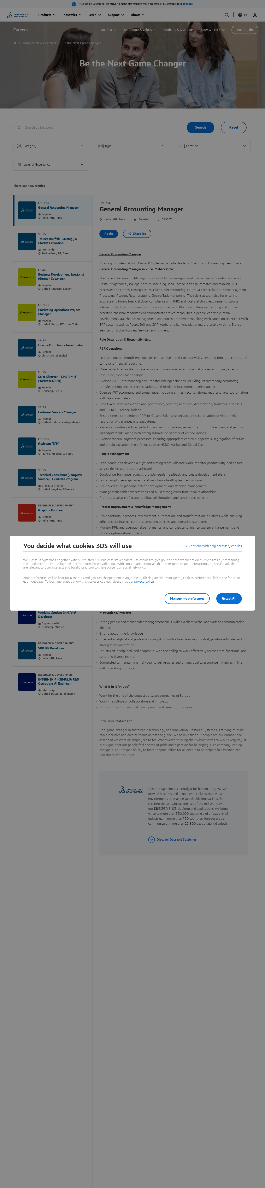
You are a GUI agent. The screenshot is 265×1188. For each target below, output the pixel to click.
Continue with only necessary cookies (215, 546)
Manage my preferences (187, 598)
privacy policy (144, 581)
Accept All (229, 598)
